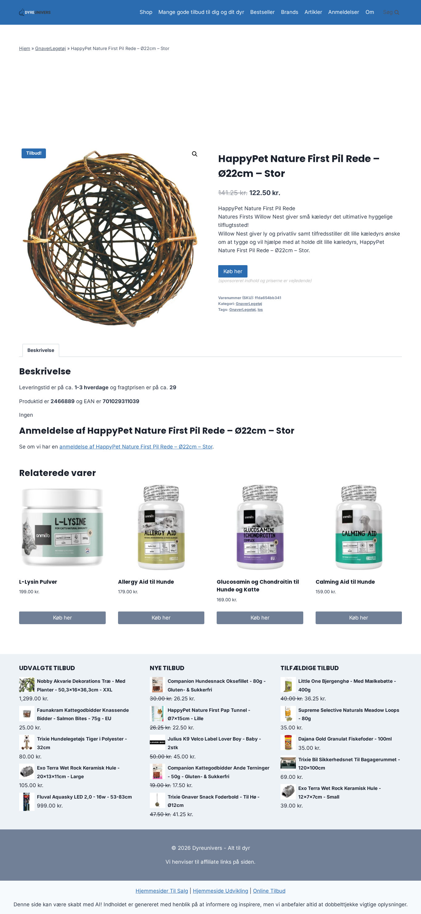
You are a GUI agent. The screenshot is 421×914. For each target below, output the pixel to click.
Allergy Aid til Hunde (146, 582)
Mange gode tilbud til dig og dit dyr (201, 12)
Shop (146, 12)
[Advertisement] (210, 99)
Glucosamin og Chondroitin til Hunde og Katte (258, 586)
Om (370, 12)
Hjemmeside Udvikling (220, 891)
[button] (194, 154)
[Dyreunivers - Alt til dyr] (35, 12)
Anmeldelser (343, 12)
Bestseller (262, 12)
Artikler (313, 12)
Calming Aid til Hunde (345, 582)
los (260, 309)
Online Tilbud (269, 891)
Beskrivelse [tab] (40, 350)
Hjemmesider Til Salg (162, 891)
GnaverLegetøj (50, 48)
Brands (289, 12)
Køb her (232, 271)
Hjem (24, 48)
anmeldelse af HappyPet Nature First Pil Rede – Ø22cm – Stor (135, 447)
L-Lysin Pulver (38, 582)
